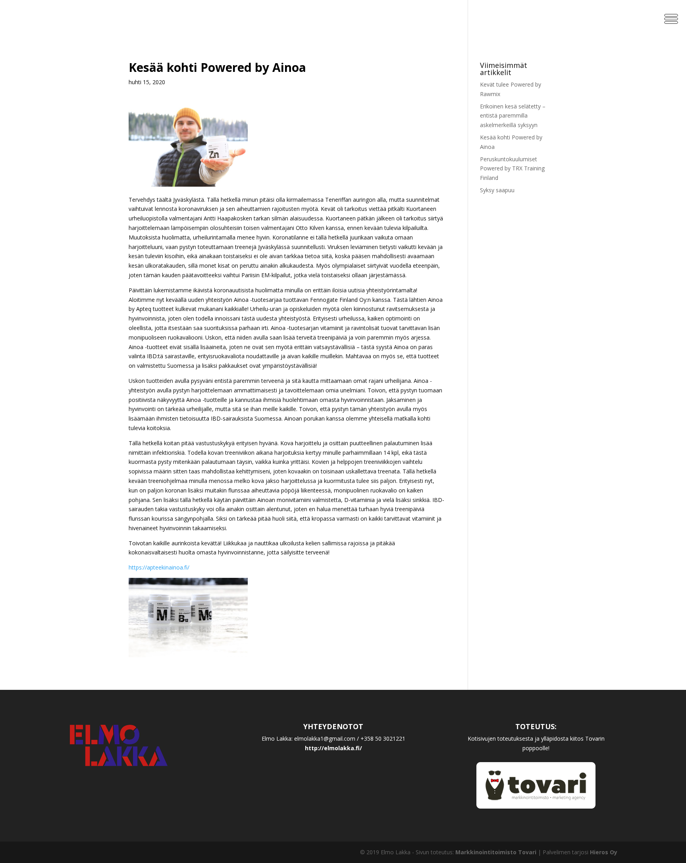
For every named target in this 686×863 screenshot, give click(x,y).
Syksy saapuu (497, 190)
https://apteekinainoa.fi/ (159, 567)
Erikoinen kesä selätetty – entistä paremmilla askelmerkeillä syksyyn (512, 115)
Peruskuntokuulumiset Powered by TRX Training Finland (512, 168)
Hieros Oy (603, 852)
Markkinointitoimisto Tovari (495, 852)
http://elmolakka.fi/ (333, 748)
